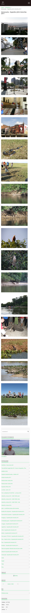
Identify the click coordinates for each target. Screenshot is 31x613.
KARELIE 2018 (5, 471)
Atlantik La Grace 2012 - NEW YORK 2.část (11, 499)
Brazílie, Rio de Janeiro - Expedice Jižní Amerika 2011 (13, 511)
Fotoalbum (7, 7)
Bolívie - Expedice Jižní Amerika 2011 (9, 533)
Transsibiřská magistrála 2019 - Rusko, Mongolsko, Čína (14, 468)
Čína (2, 567)
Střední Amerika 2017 (6, 477)
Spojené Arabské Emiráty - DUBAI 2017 (10, 474)
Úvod (2, 7)
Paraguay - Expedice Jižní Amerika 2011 (10, 517)
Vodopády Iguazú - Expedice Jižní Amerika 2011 (12, 520)
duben (9, 584)
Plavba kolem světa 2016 (7, 480)
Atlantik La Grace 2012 (6, 505)
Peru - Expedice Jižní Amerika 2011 (9, 542)
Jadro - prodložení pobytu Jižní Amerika (10, 508)
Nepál (3, 561)
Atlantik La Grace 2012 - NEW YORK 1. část (11, 502)
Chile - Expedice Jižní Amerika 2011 (9, 530)
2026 (12, 584)
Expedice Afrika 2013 (6, 486)
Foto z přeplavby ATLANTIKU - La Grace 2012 (11, 493)
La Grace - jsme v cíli (6, 489)
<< (3, 584)
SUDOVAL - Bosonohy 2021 (7, 465)
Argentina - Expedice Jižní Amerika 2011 (10, 527)
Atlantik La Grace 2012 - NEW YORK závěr (11, 496)
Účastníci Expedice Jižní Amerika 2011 (10, 551)
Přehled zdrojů (5, 593)
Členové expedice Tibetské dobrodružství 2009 (12, 548)
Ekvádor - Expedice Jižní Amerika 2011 (10, 545)
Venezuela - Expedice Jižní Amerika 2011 (10, 554)
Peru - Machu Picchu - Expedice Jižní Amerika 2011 (13, 539)
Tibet (3, 564)
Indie (3, 557)
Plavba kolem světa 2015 (7, 483)
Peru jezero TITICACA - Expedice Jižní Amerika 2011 (13, 536)
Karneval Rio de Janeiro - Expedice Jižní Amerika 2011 (13, 514)
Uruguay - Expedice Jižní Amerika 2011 (10, 523)
